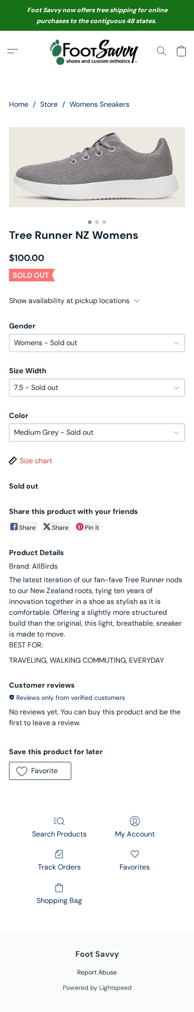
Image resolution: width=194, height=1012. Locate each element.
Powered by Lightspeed (97, 987)
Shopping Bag (59, 900)
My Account (135, 834)
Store (49, 104)
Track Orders (59, 867)
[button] (97, 51)
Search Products (59, 834)
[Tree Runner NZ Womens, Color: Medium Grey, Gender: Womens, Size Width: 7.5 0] (97, 167)
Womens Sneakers (99, 104)
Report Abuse (97, 972)
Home (18, 104)
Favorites (135, 867)
